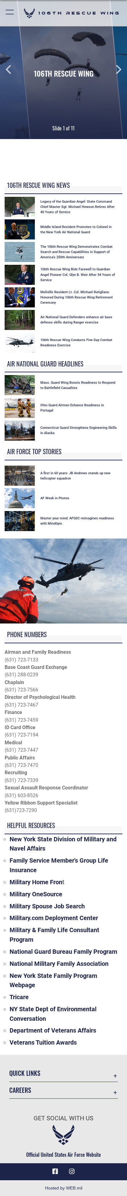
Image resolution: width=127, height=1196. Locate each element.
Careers (20, 1090)
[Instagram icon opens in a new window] (71, 1171)
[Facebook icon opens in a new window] (55, 1171)
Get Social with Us (63, 1118)
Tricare (19, 997)
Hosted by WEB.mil (63, 1187)
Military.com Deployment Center (54, 918)
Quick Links (24, 1073)
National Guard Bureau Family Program (63, 951)
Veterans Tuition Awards (43, 1042)
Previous (12, 69)
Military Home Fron (36, 882)
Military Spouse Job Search (47, 906)
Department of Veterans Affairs (53, 1030)
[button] (10, 13)
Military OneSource (36, 894)
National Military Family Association (59, 963)
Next (114, 69)
